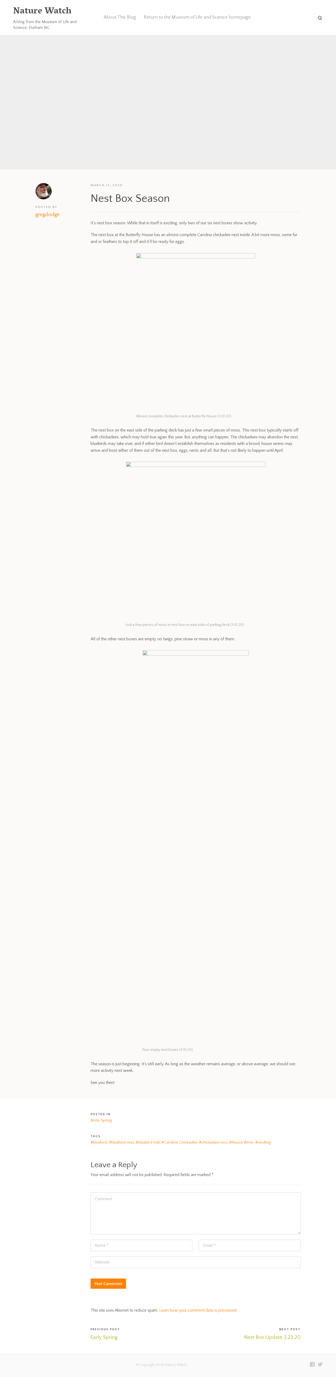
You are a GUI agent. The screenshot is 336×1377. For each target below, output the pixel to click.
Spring (106, 1120)
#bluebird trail (148, 1142)
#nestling (263, 1142)
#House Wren (241, 1142)
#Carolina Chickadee (179, 1142)
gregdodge (47, 214)
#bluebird (99, 1142)
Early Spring (104, 1337)
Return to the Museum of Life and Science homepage (197, 17)
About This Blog (120, 17)
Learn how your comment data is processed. (198, 1310)
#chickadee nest (213, 1142)
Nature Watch (42, 11)
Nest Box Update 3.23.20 (272, 1337)
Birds (95, 1120)
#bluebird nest (121, 1142)
